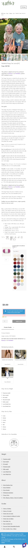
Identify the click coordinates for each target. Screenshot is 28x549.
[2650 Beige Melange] (18, 259)
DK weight (5, 397)
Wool (4, 422)
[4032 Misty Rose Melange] (22, 263)
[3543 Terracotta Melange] (15, 287)
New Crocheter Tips (7, 524)
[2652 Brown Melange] (22, 259)
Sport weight (6, 395)
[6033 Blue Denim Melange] (15, 270)
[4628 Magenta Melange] (15, 280)
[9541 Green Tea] (18, 280)
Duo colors (15, 251)
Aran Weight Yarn (7, 406)
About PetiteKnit (6, 487)
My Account (4, 547)
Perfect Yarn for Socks (8, 513)
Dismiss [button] (3, 542)
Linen (4, 415)
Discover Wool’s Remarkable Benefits (11, 526)
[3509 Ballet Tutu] (15, 284)
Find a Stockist (6, 490)
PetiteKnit (17, 73)
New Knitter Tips (7, 521)
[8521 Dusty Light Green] (18, 277)
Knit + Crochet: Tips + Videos (9, 529)
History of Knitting (7, 508)
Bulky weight (5, 402)
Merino (4, 429)
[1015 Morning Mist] (18, 255)
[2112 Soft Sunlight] (22, 280)
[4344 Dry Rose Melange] (18, 263)
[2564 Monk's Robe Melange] (15, 259)
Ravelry (10, 73)
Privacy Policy (6, 495)
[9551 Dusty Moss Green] (18, 273)
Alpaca (4, 427)
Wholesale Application (8, 492)
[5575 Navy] (15, 266)
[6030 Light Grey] (22, 266)
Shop (7, 13)
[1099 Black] (22, 255)
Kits (13, 13)
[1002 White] (15, 255)
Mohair (4, 418)
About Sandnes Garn (8, 485)
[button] (6, 252)
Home (4, 13)
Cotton (4, 420)
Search (14, 547)
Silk (3, 424)
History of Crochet (7, 511)
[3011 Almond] (22, 273)
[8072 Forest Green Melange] (15, 273)
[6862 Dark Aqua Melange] (22, 270)
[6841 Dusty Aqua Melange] (18, 270)
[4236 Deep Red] (15, 263)
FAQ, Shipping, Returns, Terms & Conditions (13, 498)
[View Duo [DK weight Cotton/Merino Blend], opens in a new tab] (13, 248)
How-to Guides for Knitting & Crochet (11, 516)
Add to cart (19, 321)
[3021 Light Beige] (15, 277)
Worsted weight (6, 399)
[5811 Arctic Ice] (22, 284)
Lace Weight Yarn (7, 404)
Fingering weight (6, 393)
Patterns (10, 13)
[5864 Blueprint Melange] (18, 266)
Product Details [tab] (8, 327)
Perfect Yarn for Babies (8, 519)
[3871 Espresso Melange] (22, 277)
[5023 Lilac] (18, 284)
